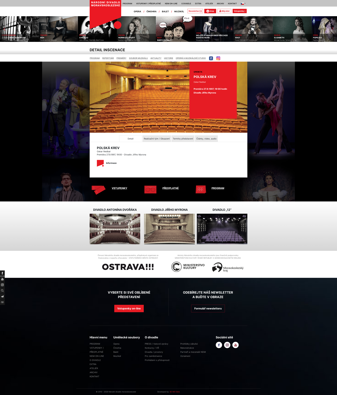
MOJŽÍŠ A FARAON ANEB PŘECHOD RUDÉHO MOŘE (173, 36)
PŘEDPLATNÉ (170, 188)
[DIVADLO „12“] (222, 229)
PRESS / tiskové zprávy (156, 343)
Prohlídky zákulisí (189, 343)
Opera (116, 343)
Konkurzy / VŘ (152, 348)
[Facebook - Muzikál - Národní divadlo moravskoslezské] (211, 58)
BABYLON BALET (125, 40)
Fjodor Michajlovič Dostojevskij (207, 40)
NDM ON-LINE (97, 356)
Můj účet (225, 11)
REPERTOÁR (108, 58)
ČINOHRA (152, 11)
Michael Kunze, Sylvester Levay (246, 40)
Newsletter (194, 11)
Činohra (117, 348)
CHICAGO (44, 38)
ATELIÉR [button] (209, 3)
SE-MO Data (175, 392)
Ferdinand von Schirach (9, 40)
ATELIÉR (94, 368)
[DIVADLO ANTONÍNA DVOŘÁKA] (115, 229)
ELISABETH (240, 38)
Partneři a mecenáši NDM (193, 352)
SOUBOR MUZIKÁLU (138, 58)
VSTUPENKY (119, 188)
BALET (165, 11)
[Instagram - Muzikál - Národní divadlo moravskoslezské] (218, 58)
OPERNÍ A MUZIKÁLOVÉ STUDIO (191, 58)
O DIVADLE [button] (186, 3)
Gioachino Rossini (163, 40)
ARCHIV (94, 372)
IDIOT (198, 38)
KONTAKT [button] (232, 3)
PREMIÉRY (121, 58)
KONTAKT (94, 376)
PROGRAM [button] (127, 3)
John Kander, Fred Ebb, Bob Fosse (52, 40)
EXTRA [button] (198, 3)
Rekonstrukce (187, 348)
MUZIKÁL (179, 11)
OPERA (137, 11)
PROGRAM (95, 58)
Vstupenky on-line (129, 308)
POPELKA (278, 38)
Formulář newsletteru (208, 308)
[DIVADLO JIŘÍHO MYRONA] (169, 229)
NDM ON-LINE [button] (171, 3)
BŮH (3, 38)
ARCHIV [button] (220, 3)
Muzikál (117, 356)
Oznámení (185, 356)
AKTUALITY (155, 58)
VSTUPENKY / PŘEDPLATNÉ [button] (148, 3)
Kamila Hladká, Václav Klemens (90, 40)
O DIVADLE (95, 360)
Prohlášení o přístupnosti (157, 360)
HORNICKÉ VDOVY (87, 38)
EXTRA (93, 364)
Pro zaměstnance (153, 356)
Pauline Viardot (279, 40)
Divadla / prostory (154, 352)
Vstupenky (239, 11)
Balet (115, 352)
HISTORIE (168, 58)
